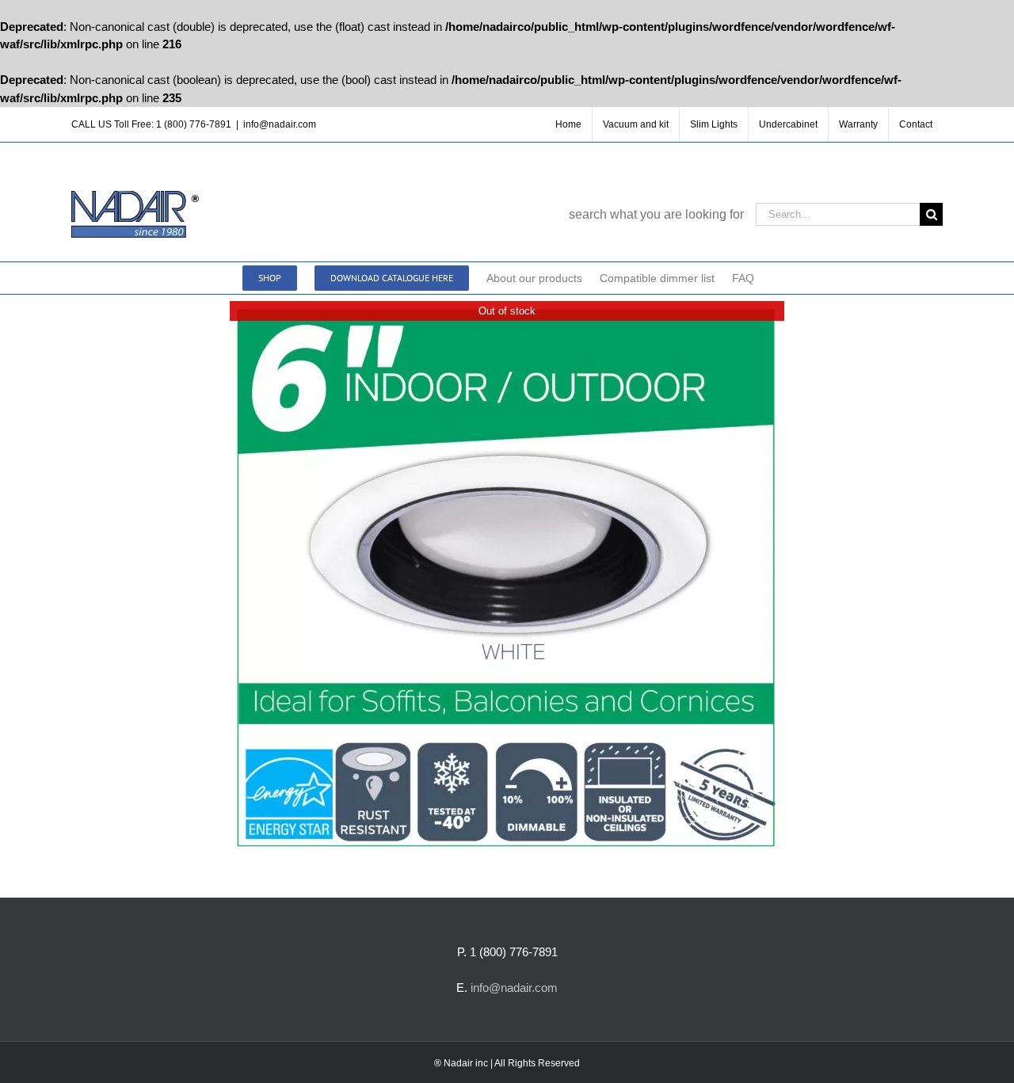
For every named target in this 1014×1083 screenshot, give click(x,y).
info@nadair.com (279, 124)
